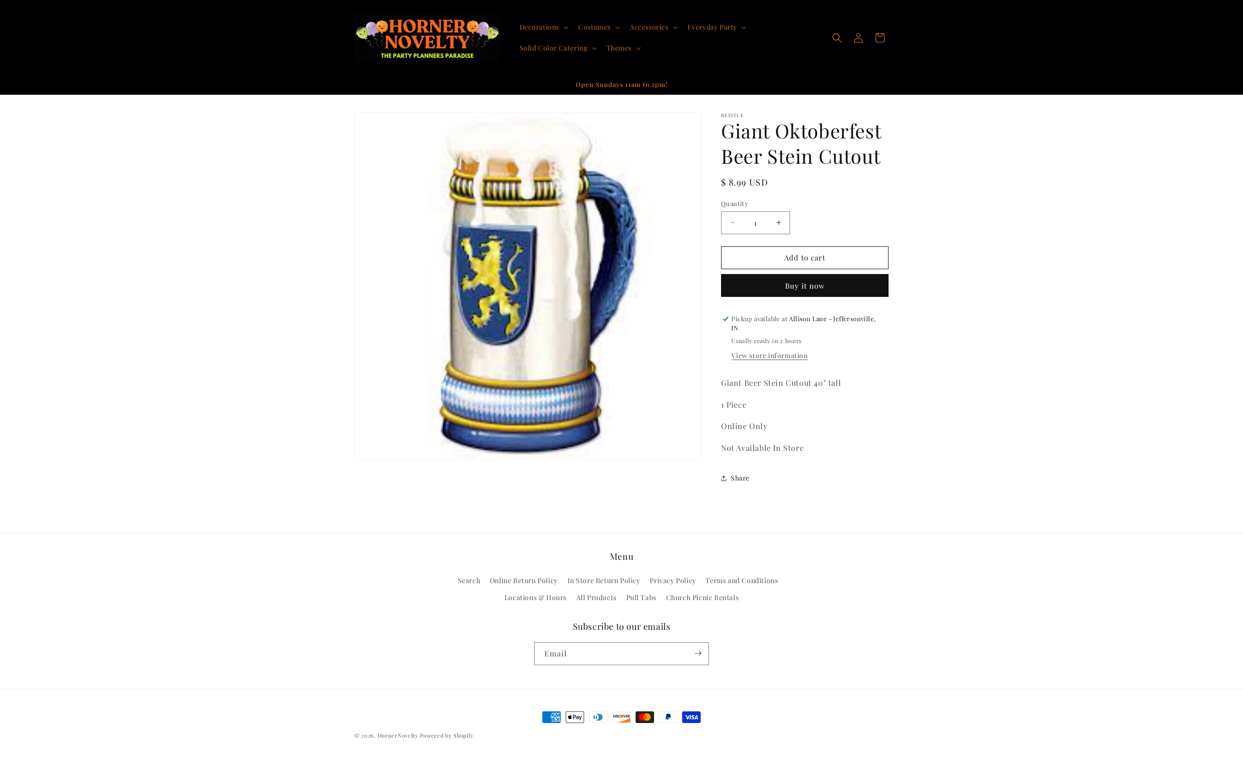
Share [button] (740, 477)
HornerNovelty (398, 735)
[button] (543, 27)
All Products (596, 598)
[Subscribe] (697, 653)
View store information (769, 355)
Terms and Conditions (741, 581)
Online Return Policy (524, 581)
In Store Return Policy (604, 581)
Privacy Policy (673, 581)
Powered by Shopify (447, 735)
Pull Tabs (641, 598)
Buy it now (805, 286)
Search (469, 581)
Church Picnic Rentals (702, 598)
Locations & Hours (535, 598)
